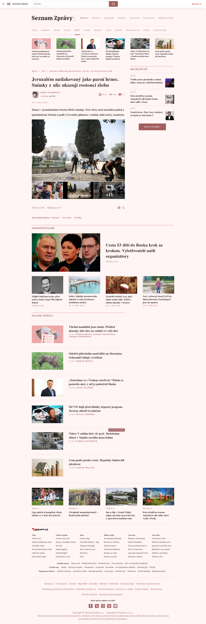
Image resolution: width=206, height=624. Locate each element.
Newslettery (156, 589)
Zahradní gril (142, 567)
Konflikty (78, 218)
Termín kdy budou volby (42, 549)
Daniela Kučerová (87, 441)
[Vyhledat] (113, 4)
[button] (41, 43)
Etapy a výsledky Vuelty (66, 542)
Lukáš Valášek (84, 388)
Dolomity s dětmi (135, 556)
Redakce (104, 584)
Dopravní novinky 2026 (161, 545)
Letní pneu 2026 (159, 538)
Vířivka (152, 567)
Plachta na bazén (75, 567)
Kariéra (72, 584)
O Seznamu (61, 584)
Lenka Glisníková (50, 93)
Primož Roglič (61, 553)
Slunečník (99, 567)
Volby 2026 (36, 538)
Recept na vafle (110, 553)
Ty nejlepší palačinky (112, 538)
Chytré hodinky (143, 571)
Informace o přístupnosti (148, 584)
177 (123, 95)
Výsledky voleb (38, 545)
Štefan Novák (84, 334)
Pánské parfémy (159, 571)
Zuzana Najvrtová (104, 334)
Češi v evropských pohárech (136, 563)
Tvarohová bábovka (112, 549)
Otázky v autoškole (160, 553)
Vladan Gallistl (85, 468)
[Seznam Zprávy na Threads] (109, 606)
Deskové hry (120, 571)
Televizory (131, 571)
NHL (82, 556)
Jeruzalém (67, 218)
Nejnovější (139, 69)
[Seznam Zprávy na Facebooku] (91, 606)
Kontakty (93, 584)
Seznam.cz (197, 4)
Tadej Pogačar (61, 549)
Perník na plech (110, 556)
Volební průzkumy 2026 (42, 542)
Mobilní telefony (64, 571)
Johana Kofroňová (80, 337)
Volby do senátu (38, 553)
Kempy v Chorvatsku (136, 538)
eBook (104, 95)
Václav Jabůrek (85, 414)
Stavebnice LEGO (80, 571)
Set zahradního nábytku (125, 567)
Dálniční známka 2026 (161, 542)
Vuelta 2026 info (63, 538)
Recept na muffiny (111, 542)
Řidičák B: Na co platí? (161, 549)
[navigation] (3, 4)
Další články (152, 127)
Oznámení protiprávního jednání (58, 589)
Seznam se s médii (124, 589)
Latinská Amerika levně (138, 553)
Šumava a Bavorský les (137, 545)
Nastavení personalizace (111, 594)
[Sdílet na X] (123, 207)
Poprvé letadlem (135, 542)
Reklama (114, 584)
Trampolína (89, 567)
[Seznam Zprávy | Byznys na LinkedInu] (115, 606)
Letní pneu (109, 571)
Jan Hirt (59, 545)
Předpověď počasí (89, 563)
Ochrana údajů (127, 584)
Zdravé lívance (110, 545)
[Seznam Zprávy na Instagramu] (103, 606)
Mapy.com (75, 563)
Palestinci (55, 218)
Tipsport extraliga (87, 545)
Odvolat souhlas (89, 594)
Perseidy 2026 (104, 563)
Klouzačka (109, 567)
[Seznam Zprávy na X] (97, 606)
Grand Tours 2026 (63, 556)
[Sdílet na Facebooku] (119, 207)
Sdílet (114, 95)
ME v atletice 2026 (87, 549)
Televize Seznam (106, 589)
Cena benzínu (117, 563)
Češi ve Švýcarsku (135, 549)
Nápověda (82, 584)
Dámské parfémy (96, 571)
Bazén (64, 567)
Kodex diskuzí (142, 589)
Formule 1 (84, 553)
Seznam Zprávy (84, 361)
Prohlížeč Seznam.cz (86, 589)
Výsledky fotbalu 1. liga (89, 542)
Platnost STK (157, 556)
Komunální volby (39, 556)
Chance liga (85, 538)
